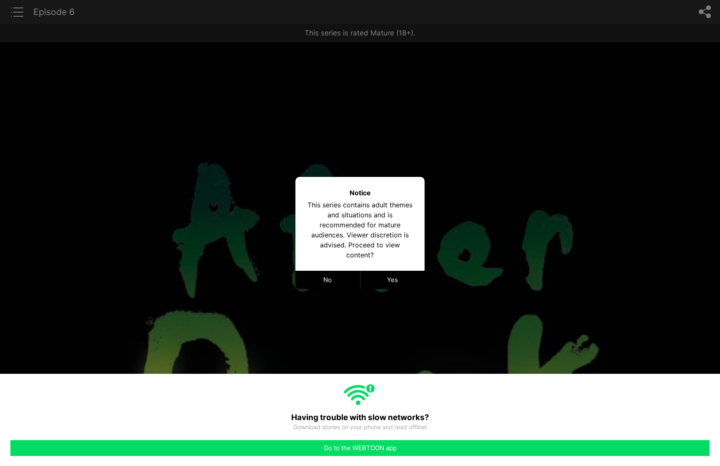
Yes (392, 280)
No (327, 280)
